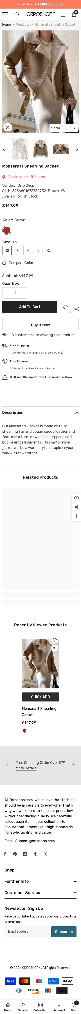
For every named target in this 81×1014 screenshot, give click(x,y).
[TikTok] (25, 854)
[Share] (75, 308)
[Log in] (63, 14)
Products (22, 25)
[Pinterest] (15, 854)
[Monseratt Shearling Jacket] (40, 664)
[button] (66, 128)
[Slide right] (73, 765)
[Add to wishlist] (65, 307)
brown (24, 730)
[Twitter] (45, 854)
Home (6, 25)
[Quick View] (54, 648)
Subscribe (64, 932)
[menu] (5, 14)
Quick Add (40, 697)
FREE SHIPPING (51, 4)
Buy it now (40, 325)
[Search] (17, 14)
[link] (40, 595)
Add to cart (29, 307)
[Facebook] (5, 854)
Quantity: (10, 283)
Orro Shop (26, 185)
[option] (40, 81)
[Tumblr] (35, 854)
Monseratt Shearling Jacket (39, 711)
